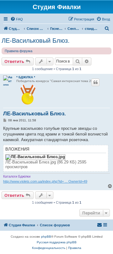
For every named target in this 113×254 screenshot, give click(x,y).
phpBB (46, 236)
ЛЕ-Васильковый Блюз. (36, 40)
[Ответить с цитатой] (95, 82)
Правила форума (18, 51)
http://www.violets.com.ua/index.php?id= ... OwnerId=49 (45, 181)
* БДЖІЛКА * (25, 77)
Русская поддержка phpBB (57, 242)
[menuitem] (16, 19)
